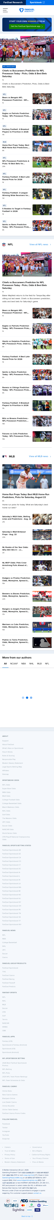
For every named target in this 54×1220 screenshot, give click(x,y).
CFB (4, 1012)
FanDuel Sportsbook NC (11, 895)
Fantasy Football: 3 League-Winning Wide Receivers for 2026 (15, 195)
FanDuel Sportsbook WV (11, 924)
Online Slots (7, 1091)
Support (5, 741)
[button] (27, 26)
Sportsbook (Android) (10, 1052)
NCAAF (14, 664)
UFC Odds (6, 822)
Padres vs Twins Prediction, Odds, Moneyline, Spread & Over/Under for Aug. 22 (15, 642)
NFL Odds (6, 785)
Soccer (5, 954)
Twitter (5, 1128)
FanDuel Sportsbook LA (11, 884)
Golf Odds (6, 815)
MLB (39, 664)
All (5, 664)
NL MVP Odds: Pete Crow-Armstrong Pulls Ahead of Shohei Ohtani (14, 565)
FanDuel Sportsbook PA (11, 910)
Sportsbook (36, 2)
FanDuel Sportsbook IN (11, 880)
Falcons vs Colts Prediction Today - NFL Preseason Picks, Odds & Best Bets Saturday (16, 436)
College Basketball (9, 942)
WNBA (4, 1027)
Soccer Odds (7, 826)
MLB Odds (6, 796)
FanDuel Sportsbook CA (11, 857)
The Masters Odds (9, 818)
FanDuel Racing (8, 979)
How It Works (7, 752)
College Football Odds (11, 800)
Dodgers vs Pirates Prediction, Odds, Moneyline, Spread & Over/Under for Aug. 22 (16, 580)
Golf (3, 1016)
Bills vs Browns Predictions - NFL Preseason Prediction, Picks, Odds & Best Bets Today (16, 420)
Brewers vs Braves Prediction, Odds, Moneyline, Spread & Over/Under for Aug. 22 (16, 596)
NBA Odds (6, 792)
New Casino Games (10, 1095)
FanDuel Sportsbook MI (11, 891)
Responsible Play (9, 759)
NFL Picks (6, 1073)
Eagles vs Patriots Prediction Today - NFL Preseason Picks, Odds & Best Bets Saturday (16, 115)
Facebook (6, 1124)
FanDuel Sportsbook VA (11, 917)
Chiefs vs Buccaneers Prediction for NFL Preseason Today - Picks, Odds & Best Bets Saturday (24, 74)
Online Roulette (8, 1106)
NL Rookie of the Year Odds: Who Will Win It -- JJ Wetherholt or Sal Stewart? (15, 549)
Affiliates (5, 771)
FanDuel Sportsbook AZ (11, 854)
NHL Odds (6, 811)
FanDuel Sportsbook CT (11, 865)
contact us (37, 1193)
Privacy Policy (10, 1155)
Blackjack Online (8, 1098)
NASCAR (5, 1023)
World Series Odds (9, 833)
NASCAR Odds (8, 829)
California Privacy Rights (41, 1155)
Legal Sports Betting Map (12, 767)
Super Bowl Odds (9, 789)
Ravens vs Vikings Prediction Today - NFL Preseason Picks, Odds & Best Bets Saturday (16, 390)
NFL (47, 664)
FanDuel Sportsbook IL (11, 876)
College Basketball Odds (11, 803)
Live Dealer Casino (9, 1102)
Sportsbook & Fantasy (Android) (14, 1045)
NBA (23, 664)
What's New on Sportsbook (12, 748)
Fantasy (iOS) (7, 1041)
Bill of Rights (37, 1151)
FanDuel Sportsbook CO (11, 861)
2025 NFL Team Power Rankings (14, 1077)
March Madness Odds (10, 807)
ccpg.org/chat (28, 1175)
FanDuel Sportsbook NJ (11, 898)
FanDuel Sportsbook (10, 968)
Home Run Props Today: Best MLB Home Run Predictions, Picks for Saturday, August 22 (16, 147)
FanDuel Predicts (9, 987)
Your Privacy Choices (40, 1158)
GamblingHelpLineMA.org (12, 1178)
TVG (4, 972)
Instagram (6, 1131)
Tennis (4, 1019)
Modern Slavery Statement (12, 763)
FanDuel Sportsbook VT (11, 921)
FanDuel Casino (8, 975)
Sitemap (5, 774)
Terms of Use (10, 1158)
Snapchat (6, 1139)
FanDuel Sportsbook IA (11, 872)
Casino (5, 957)
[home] (26, 10)
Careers (8, 1147)
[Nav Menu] (5, 10)
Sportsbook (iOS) (8, 1049)
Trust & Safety (10, 1151)
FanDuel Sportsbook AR (11, 850)
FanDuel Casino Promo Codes (13, 1113)
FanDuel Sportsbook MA (11, 887)
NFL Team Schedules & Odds (13, 1080)
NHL (31, 664)
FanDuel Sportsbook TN (11, 913)
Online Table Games (10, 1110)
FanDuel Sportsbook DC (11, 869)
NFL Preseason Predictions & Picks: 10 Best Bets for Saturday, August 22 (15, 163)
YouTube (5, 1135)
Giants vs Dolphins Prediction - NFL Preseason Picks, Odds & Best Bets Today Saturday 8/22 (16, 343)
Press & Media (37, 1162)
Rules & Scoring (8, 756)
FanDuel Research (12, 2)
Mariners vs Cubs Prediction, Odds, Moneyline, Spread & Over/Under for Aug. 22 (15, 626)
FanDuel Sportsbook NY (11, 902)
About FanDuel (8, 744)
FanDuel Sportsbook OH (11, 906)
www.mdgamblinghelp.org (27, 1180)
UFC (4, 950)
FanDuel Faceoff (8, 983)
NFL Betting (7, 1069)
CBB (4, 1031)
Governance (37, 1147)
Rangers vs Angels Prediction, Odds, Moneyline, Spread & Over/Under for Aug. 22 (16, 611)
